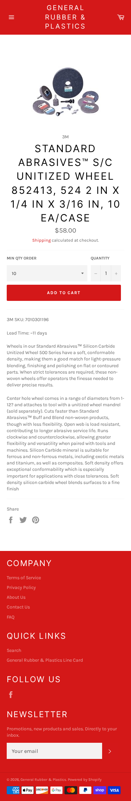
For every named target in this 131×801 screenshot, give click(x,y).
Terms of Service (24, 578)
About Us (16, 597)
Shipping (41, 240)
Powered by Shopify (84, 779)
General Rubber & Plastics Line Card (45, 660)
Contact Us (18, 607)
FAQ (10, 617)
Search (14, 650)
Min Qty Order (22, 258)
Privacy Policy (21, 587)
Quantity (100, 258)
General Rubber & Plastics (65, 17)
